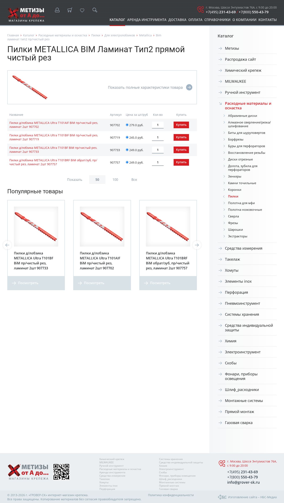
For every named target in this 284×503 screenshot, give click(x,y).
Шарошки (235, 229)
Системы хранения (242, 314)
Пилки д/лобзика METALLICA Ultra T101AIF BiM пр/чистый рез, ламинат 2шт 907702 (53, 125)
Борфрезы (235, 139)
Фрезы (233, 223)
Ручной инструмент (242, 92)
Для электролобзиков (119, 35)
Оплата (195, 21)
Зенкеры (234, 176)
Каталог (117, 21)
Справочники (217, 21)
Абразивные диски (242, 115)
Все (134, 179)
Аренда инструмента (147, 21)
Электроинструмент (243, 352)
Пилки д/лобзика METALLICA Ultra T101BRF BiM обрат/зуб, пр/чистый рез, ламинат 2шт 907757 (53, 162)
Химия (230, 341)
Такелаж (232, 259)
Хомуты (231, 270)
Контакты (267, 21)
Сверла (233, 216)
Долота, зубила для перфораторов (242, 167)
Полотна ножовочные (245, 209)
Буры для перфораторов (246, 146)
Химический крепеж (243, 70)
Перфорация (236, 292)
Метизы (232, 48)
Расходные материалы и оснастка (62, 35)
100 (115, 179)
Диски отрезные (240, 159)
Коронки (234, 189)
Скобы (231, 363)
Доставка (177, 21)
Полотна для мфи (241, 203)
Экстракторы (237, 236)
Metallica (145, 35)
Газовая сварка (239, 422)
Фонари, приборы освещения (241, 376)
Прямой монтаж (239, 411)
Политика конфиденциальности (171, 495)
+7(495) (221, 12)
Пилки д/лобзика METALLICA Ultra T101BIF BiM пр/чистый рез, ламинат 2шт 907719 (53, 137)
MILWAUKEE (235, 81)
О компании (244, 21)
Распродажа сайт (240, 59)
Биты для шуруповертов (246, 132)
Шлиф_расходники (242, 389)
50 (97, 179)
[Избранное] (82, 10)
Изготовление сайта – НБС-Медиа (252, 497)
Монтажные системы (244, 400)
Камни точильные (242, 183)
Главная (13, 35)
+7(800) (254, 12)
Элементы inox (238, 281)
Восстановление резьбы (246, 152)
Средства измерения (243, 248)
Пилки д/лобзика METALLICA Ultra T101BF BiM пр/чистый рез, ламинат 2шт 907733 (53, 150)
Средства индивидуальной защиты (249, 327)
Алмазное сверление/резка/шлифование (249, 124)
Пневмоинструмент (242, 303)
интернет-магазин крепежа (68, 495)
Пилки (95, 35)
